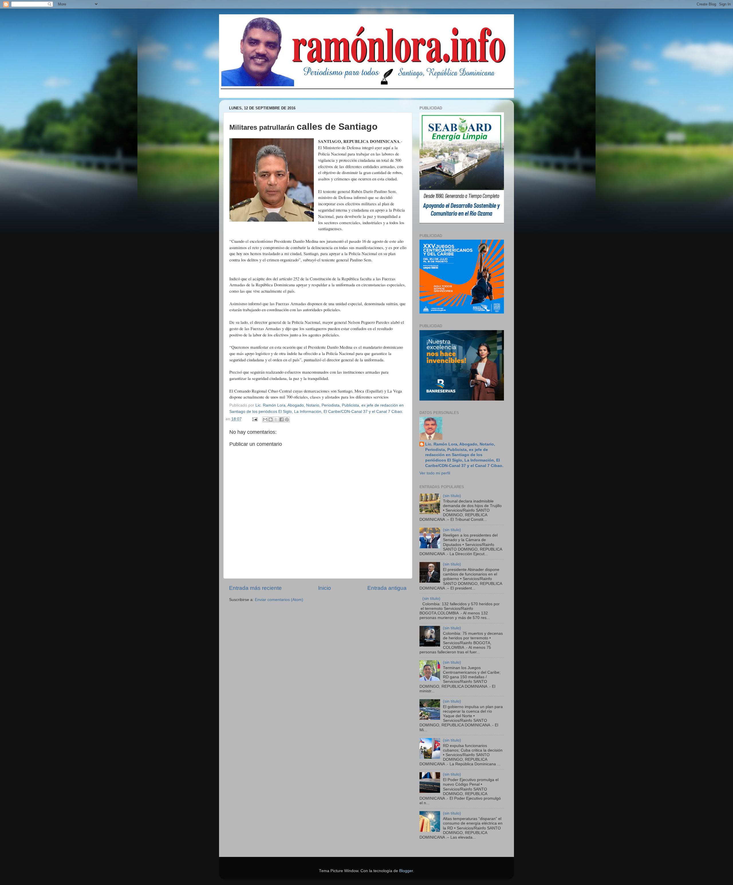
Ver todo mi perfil (434, 473)
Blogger (406, 871)
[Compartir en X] (276, 419)
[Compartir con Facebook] (281, 419)
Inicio (324, 588)
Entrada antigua (387, 588)
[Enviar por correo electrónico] (265, 419)
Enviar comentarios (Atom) (279, 600)
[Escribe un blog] (270, 419)
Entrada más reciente (255, 588)
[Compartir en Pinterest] (287, 419)
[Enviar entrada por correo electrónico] (255, 419)
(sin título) (452, 496)
